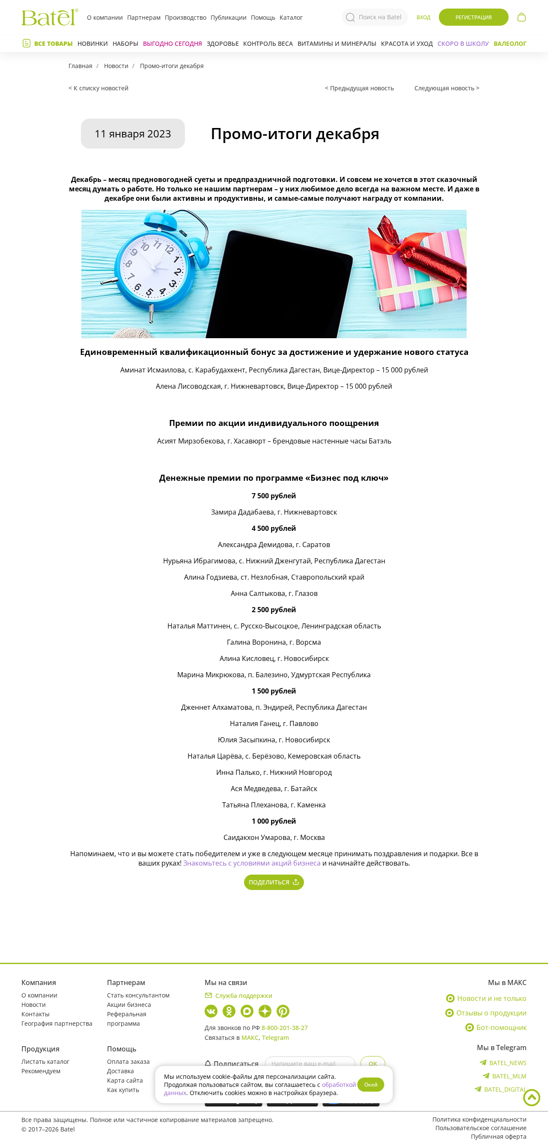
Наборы (125, 43)
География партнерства (56, 1023)
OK (373, 1064)
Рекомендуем (40, 1071)
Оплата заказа (128, 1061)
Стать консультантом (138, 995)
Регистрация (474, 17)
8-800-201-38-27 (285, 1028)
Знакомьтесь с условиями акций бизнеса (252, 863)
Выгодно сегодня (172, 43)
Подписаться (236, 1064)
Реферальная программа (126, 1018)
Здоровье (223, 43)
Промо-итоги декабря (172, 66)
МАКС (250, 1037)
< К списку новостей (98, 88)
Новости (116, 66)
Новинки (92, 43)
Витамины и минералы (337, 43)
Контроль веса (268, 43)
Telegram (275, 1037)
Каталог (291, 17)
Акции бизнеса (129, 1004)
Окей (371, 1084)
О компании (105, 17)
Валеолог (510, 43)
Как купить (123, 1090)
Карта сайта (125, 1080)
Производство (185, 17)
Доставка (120, 1071)
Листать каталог (45, 1061)
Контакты (35, 1014)
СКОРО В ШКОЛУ (463, 43)
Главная (80, 66)
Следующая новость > (447, 88)
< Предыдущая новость (359, 88)
